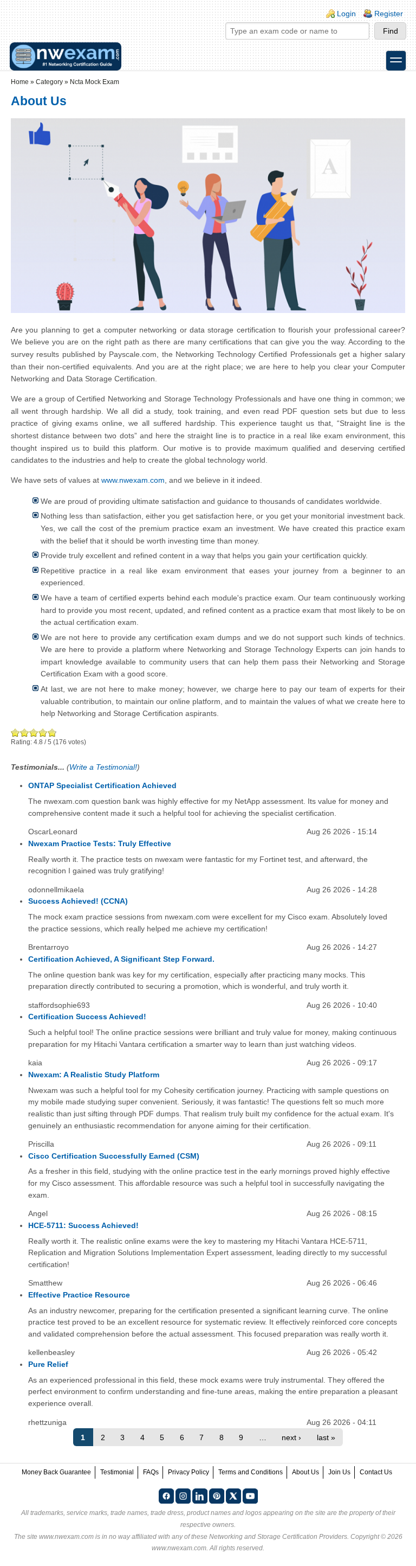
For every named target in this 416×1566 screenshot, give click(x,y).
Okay (24, 732)
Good (33, 732)
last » (326, 1437)
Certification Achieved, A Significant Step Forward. (121, 959)
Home (20, 82)
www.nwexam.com (133, 480)
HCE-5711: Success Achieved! (83, 1225)
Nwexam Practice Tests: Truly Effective (99, 843)
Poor (15, 732)
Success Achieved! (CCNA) (78, 901)
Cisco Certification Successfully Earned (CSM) (113, 1156)
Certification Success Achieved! (87, 1016)
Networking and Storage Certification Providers (278, 1537)
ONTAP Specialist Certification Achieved (102, 785)
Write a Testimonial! (103, 767)
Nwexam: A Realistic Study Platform (93, 1074)
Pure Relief (48, 1364)
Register (388, 13)
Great (43, 732)
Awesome (51, 732)
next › (291, 1437)
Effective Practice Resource (79, 1294)
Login (346, 13)
